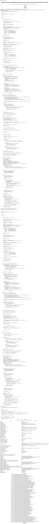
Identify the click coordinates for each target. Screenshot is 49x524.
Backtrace (25, 5)
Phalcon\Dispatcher (3, 10)
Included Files (25, 7)
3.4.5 (5, 0)
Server (25, 6)
